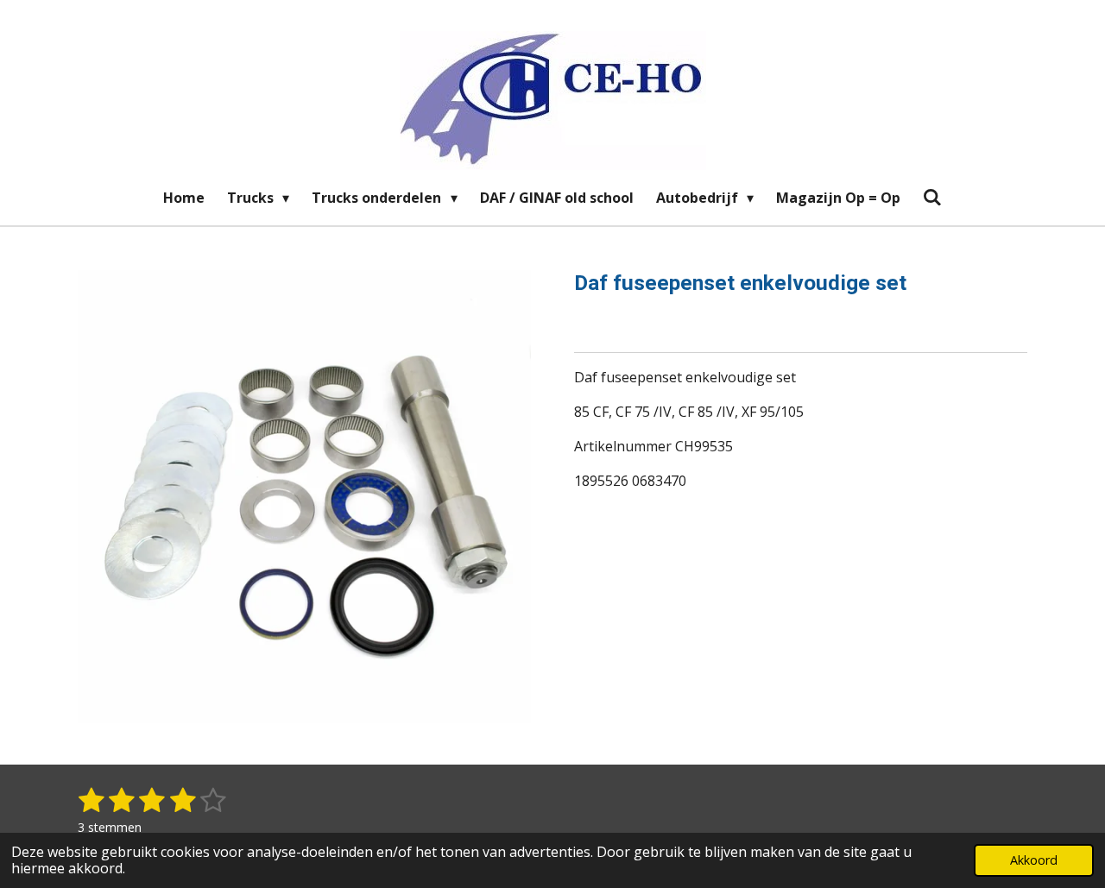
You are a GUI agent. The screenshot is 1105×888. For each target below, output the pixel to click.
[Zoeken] (932, 197)
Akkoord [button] (1034, 860)
